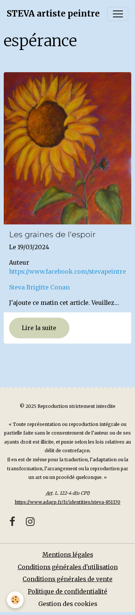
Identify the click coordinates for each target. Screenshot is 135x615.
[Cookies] (15, 599)
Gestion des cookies (67, 603)
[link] (39, 287)
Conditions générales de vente (67, 579)
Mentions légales (67, 554)
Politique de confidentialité (67, 591)
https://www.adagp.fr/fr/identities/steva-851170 (67, 502)
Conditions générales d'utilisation (68, 567)
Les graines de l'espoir (52, 234)
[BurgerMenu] (117, 14)
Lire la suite (39, 328)
